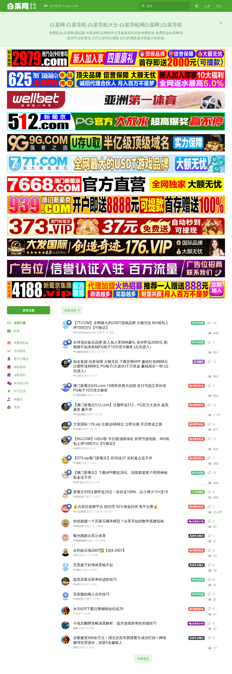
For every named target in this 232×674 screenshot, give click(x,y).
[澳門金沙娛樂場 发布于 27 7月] (65, 344)
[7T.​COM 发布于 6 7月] (65, 325)
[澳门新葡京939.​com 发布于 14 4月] (65, 494)
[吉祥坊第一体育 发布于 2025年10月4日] (65, 508)
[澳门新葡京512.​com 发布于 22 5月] (65, 407)
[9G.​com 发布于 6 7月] (65, 441)
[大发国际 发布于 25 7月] (65, 426)
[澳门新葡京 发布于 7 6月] (65, 460)
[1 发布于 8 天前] (65, 611)
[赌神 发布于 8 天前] (65, 625)
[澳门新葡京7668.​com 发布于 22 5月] (65, 474)
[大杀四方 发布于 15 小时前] (65, 523)
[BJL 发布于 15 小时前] (65, 538)
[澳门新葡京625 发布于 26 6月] (65, 388)
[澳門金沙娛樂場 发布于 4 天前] (65, 596)
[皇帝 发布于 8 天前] (65, 640)
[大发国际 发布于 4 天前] (65, 581)
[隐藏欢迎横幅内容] (221, 23)
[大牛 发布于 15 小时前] (65, 552)
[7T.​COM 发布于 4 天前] (65, 567)
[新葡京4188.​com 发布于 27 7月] (65, 363)
